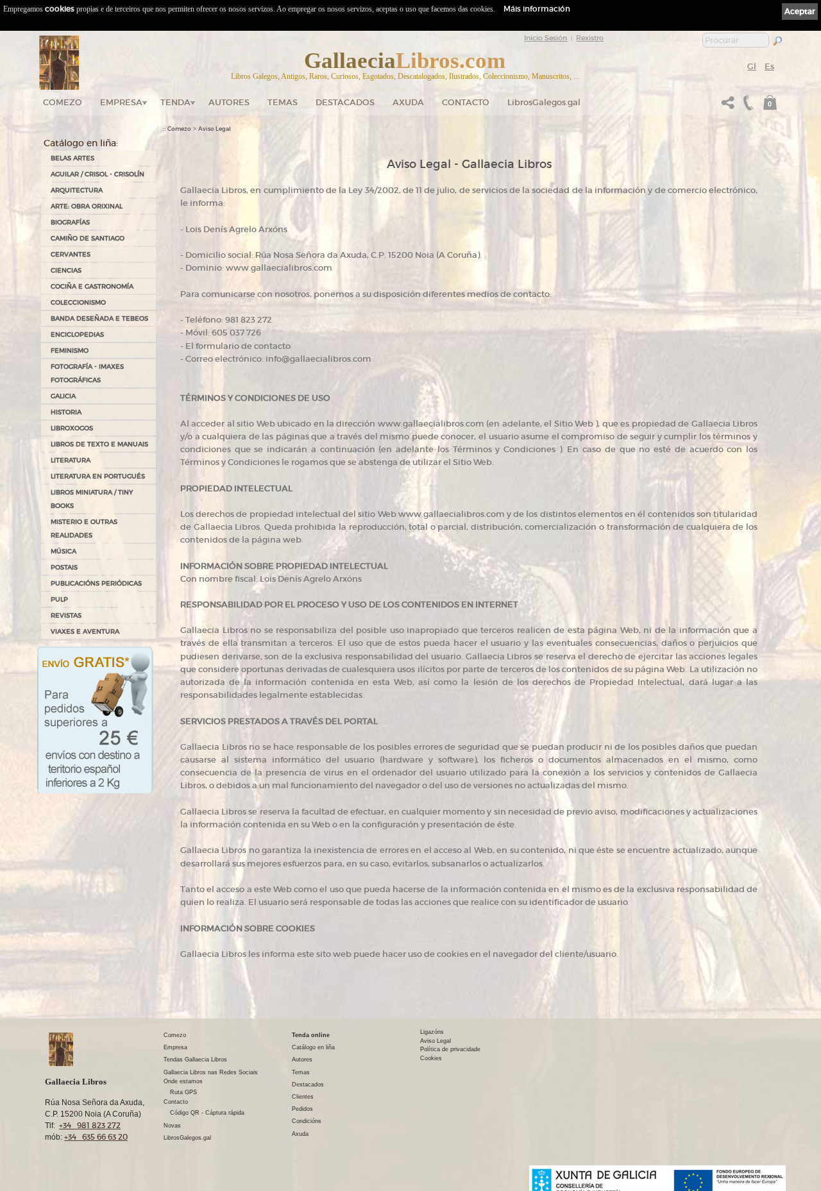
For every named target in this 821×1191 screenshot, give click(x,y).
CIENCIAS (66, 270)
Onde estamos (183, 1081)
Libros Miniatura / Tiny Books (92, 499)
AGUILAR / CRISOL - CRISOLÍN (97, 174)
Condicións (306, 1121)
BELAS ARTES (72, 158)
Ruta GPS (183, 1092)
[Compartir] (728, 106)
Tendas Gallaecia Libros (195, 1059)
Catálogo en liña (313, 1047)
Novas (172, 1125)
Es (769, 66)
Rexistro (590, 37)
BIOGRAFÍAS (70, 222)
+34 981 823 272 (90, 1125)
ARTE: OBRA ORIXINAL (87, 206)
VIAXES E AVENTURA (85, 631)
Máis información (537, 8)
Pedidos (302, 1109)
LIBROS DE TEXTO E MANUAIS (99, 444)
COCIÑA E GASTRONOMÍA (92, 286)
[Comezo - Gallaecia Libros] (59, 63)
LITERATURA (70, 460)
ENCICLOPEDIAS (77, 334)
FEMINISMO (70, 350)
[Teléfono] (746, 106)
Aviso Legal (214, 129)
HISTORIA (66, 412)
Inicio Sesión (545, 37)
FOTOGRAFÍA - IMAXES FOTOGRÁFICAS (87, 373)
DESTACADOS (345, 102)
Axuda (408, 102)
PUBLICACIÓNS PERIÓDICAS (96, 583)
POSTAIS (64, 567)
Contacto (465, 102)
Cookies (431, 1058)
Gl (751, 66)
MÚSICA (63, 551)
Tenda (175, 102)
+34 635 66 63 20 (96, 1137)
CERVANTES (70, 254)
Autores (229, 102)
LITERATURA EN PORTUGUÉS (98, 476)
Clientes (303, 1097)
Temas (282, 102)
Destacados (308, 1084)
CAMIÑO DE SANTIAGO (87, 238)
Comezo (62, 102)
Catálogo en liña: (81, 143)
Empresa (121, 102)
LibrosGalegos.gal (543, 102)
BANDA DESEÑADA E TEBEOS (99, 318)
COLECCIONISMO (78, 302)
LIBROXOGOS (72, 428)
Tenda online (311, 1035)
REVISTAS (66, 615)
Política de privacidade (450, 1049)
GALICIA (63, 396)
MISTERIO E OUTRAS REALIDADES (84, 528)
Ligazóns (432, 1032)
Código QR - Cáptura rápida (207, 1113)
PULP (59, 599)
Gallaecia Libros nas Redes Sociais (211, 1072)
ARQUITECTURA (77, 190)
